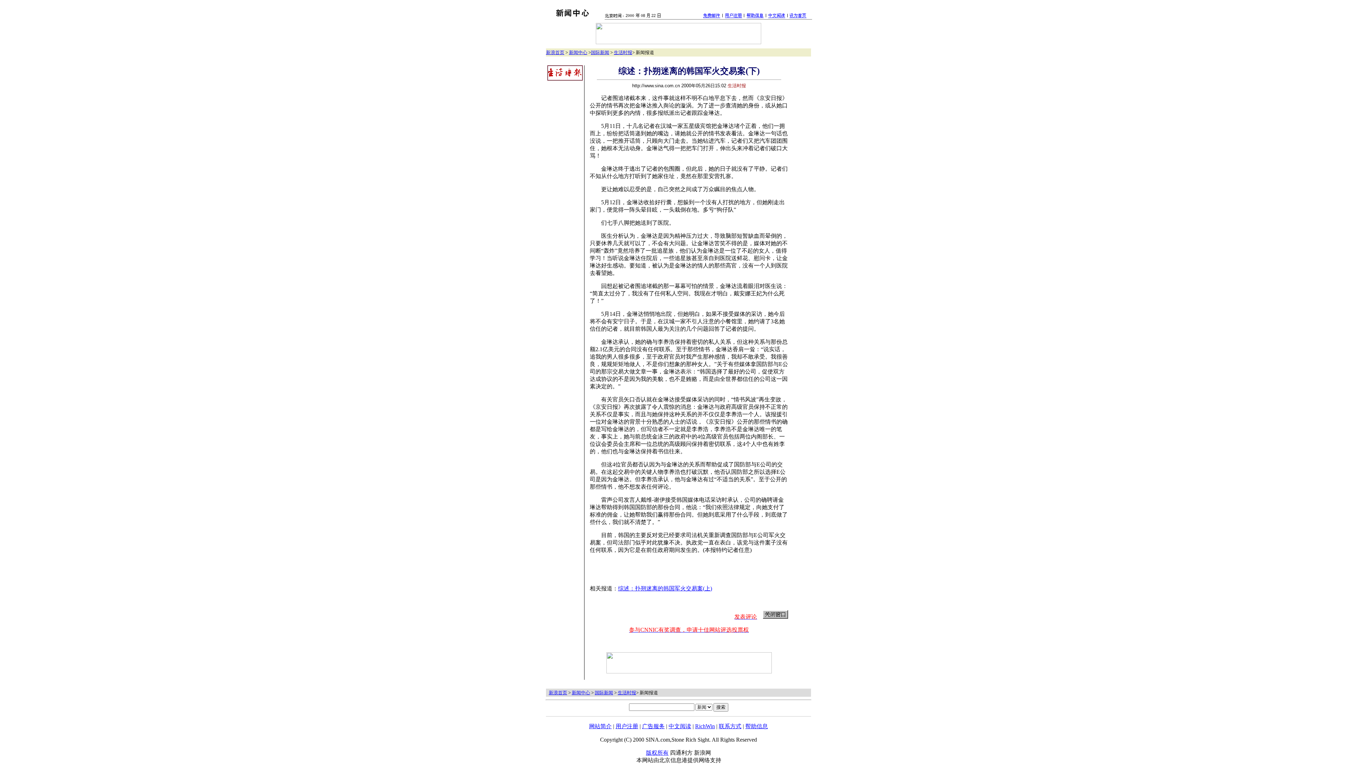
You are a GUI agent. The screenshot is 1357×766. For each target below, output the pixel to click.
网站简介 (600, 726)
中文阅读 (680, 726)
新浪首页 (555, 52)
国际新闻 (600, 52)
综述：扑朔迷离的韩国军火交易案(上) (665, 588)
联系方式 (730, 726)
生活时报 (623, 52)
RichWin (705, 726)
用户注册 (627, 726)
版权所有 (657, 753)
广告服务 (653, 726)
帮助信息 (756, 726)
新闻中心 (578, 52)
